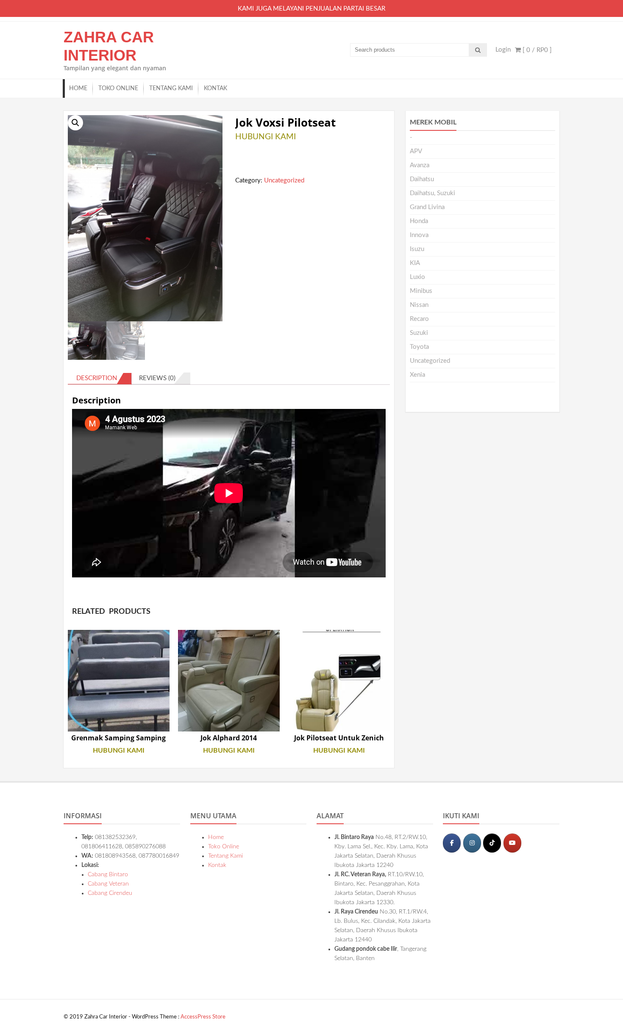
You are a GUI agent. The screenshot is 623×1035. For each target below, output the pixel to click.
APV (416, 151)
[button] (75, 122)
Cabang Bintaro (108, 875)
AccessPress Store (203, 1017)
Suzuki (419, 333)
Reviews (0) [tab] (157, 378)
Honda (419, 221)
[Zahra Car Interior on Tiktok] (492, 843)
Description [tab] (96, 378)
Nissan (419, 305)
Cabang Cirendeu (110, 893)
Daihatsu (422, 179)
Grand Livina (427, 207)
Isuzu (417, 249)
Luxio (417, 277)
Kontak (215, 88)
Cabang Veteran (108, 884)
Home (78, 88)
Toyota (419, 347)
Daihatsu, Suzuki (432, 193)
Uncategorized (284, 180)
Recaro (419, 319)
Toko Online (118, 88)
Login (503, 50)
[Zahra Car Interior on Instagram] (472, 843)
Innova (419, 235)
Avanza (419, 165)
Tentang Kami (171, 88)
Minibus (421, 291)
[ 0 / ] (536, 50)
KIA (415, 263)
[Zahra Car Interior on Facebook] (452, 843)
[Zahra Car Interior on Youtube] (512, 843)
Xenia (417, 375)
